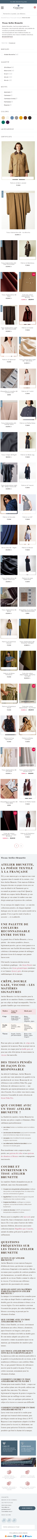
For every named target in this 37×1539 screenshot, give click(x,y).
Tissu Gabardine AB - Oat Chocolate (9, 263)
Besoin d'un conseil (9, 1500)
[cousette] (18, 7)
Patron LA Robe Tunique (27, 739)
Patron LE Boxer (27, 547)
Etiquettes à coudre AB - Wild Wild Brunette (27, 610)
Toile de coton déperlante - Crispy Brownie (9, 835)
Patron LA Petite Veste (27, 801)
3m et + (8, 80)
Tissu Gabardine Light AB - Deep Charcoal (9, 486)
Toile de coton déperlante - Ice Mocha (27, 296)
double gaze (26, 1049)
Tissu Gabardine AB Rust (9, 295)
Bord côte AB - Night (9, 547)
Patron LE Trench (27, 485)
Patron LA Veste (27, 327)
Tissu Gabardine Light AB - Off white (27, 360)
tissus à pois (16, 971)
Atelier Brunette (11, 55)
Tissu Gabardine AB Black (9, 610)
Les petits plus (7, 1502)
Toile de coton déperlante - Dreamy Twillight (27, 675)
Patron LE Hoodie (9, 517)
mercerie (27, 1216)
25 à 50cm (9, 67)
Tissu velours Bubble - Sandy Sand (27, 770)
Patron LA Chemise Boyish (9, 642)
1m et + (8, 74)
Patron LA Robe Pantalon (9, 674)
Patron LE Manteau (27, 263)
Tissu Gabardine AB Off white (9, 770)
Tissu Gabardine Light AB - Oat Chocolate (9, 328)
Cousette (5, 1497)
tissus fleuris (27, 965)
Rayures (7, 105)
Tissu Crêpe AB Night (9, 454)
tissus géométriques (20, 968)
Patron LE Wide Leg (27, 454)
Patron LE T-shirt (28, 391)
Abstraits (8, 92)
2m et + (8, 77)
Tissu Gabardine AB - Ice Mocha (18, 232)
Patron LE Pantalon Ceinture (27, 834)
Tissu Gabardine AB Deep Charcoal (9, 579)
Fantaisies (8, 102)
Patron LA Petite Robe (27, 423)
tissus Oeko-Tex (7, 1098)
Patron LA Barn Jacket (18, 183)
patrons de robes (16, 1153)
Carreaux (8, 95)
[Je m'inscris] (32, 1527)
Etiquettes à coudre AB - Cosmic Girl (9, 392)
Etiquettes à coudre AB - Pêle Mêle (9, 802)
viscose (4, 1055)
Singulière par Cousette (24, 1228)
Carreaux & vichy (10, 99)
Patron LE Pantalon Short (9, 707)
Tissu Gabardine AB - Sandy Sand (9, 424)
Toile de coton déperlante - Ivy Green (27, 707)
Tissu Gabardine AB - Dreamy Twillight (27, 642)
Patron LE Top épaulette (9, 739)
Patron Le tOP (27, 517)
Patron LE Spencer (9, 359)
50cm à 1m (9, 71)
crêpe (28, 1043)
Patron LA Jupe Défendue (27, 579)
